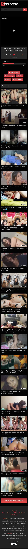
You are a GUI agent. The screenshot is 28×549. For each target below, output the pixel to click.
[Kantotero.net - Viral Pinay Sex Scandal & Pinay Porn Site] (11, 4)
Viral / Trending (18, 79)
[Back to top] (23, 544)
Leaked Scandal (14, 72)
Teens (8, 79)
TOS (15, 513)
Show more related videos (14, 500)
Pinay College (10, 76)
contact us (9, 533)
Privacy (9, 513)
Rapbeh (20, 76)
